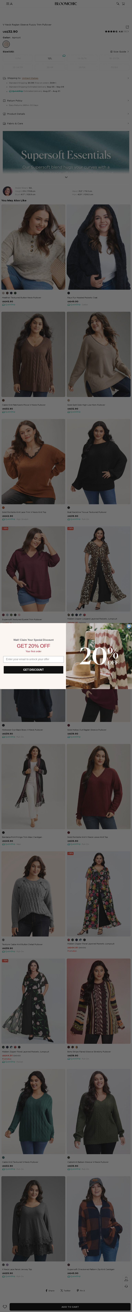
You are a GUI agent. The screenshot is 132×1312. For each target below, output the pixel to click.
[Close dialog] (129, 626)
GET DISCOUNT (33, 669)
